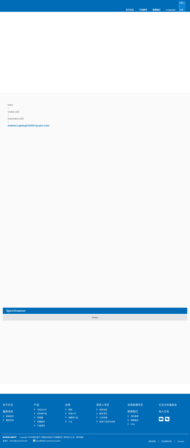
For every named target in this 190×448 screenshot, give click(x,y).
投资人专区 (102, 404)
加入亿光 (164, 411)
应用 (67, 404)
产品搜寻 (143, 10)
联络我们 (156, 10)
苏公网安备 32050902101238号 (48, 441)
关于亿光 (130, 10)
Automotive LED (16, 119)
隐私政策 (152, 441)
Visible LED (13, 112)
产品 (36, 404)
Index (10, 105)
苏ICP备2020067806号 (18, 441)
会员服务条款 (166, 441)
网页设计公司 (69, 437)
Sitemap (180, 441)
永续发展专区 (135, 404)
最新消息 (8, 411)
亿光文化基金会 (168, 404)
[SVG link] (10, 437)
